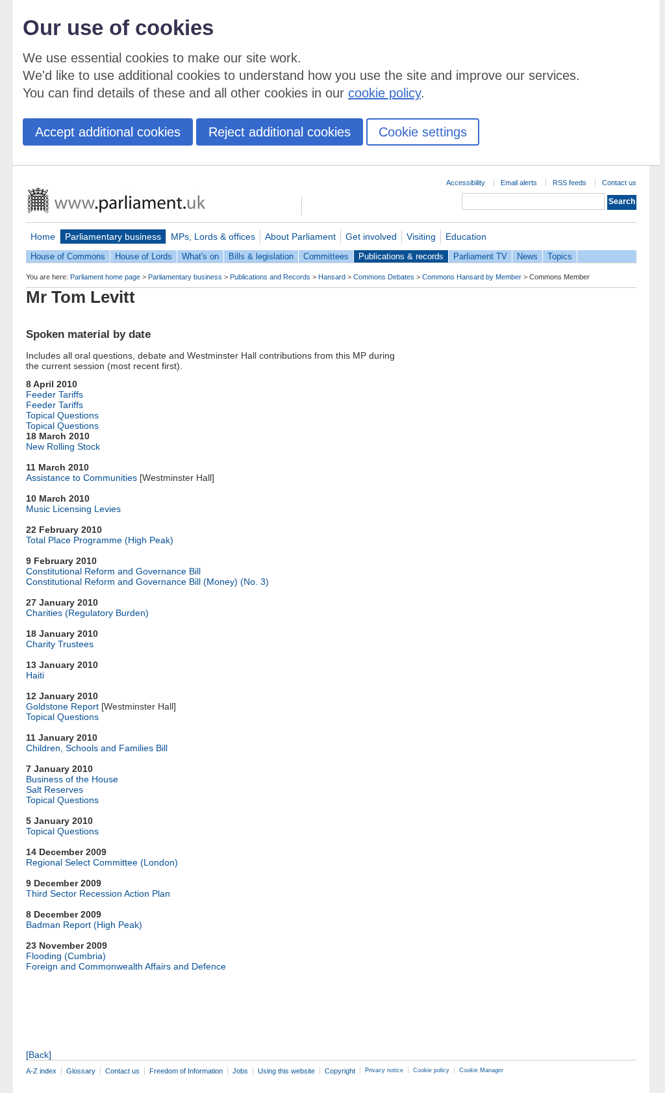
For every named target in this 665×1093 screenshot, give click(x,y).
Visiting (421, 236)
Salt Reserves (54, 789)
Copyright (340, 1071)
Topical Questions (62, 415)
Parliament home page (105, 277)
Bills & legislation (261, 256)
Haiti (35, 675)
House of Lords (143, 256)
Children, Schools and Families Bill (97, 748)
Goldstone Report (62, 706)
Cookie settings (423, 132)
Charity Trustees (60, 644)
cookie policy (384, 93)
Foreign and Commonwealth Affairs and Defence (126, 966)
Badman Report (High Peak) (84, 924)
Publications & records (401, 256)
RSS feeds (569, 182)
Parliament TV (480, 256)
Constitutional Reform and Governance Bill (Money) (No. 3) (147, 581)
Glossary (80, 1071)
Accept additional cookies (108, 132)
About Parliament (300, 236)
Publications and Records (270, 277)
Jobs (240, 1071)
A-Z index (41, 1071)
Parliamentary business (113, 236)
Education (465, 236)
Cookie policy (431, 1070)
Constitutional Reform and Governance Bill (113, 571)
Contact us (619, 182)
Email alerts (519, 182)
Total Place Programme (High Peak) (99, 540)
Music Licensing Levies (73, 509)
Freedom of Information (186, 1071)
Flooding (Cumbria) (66, 956)
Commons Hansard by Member (471, 277)
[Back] (38, 1054)
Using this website (286, 1071)
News (527, 256)
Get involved (371, 236)
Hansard (331, 277)
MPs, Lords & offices (213, 236)
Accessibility (465, 182)
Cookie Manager (481, 1070)
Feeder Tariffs (54, 394)
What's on (200, 256)
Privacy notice (384, 1070)
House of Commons (68, 256)
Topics (559, 256)
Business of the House (72, 779)
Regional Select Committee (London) (102, 862)
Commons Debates (383, 277)
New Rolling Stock (63, 446)
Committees (326, 256)
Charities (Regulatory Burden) (87, 613)
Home (43, 236)
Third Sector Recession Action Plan (98, 893)
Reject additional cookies (279, 132)
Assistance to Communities (81, 477)
